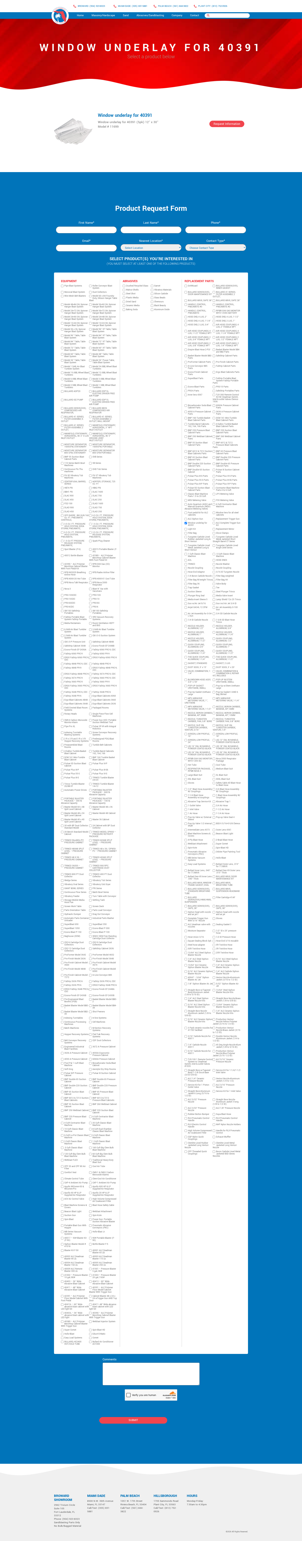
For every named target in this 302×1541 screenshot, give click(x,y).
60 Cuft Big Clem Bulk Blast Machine (102, 1155)
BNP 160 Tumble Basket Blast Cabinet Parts (199, 419)
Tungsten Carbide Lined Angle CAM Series (227, 546)
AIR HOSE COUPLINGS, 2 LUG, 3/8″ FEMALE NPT (199, 344)
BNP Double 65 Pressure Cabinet (103, 1080)
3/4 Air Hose (222, 806)
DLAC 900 (69, 496)
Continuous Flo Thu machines (73, 470)
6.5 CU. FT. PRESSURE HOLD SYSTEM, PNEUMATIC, (73, 534)
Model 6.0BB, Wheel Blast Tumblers (76, 380)
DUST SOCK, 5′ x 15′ (197, 667)
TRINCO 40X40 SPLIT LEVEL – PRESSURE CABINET (100, 859)
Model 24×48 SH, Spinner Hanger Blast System (104, 318)
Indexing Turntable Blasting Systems (73, 733)
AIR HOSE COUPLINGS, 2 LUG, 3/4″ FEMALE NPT (199, 338)
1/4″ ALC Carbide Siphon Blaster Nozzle (227, 972)
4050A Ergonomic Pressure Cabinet (100, 1054)
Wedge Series (70, 880)
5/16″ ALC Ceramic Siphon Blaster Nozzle (200, 972)
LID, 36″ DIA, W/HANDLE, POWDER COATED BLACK (228, 753)
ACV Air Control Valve (74, 1199)
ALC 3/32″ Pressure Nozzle (197, 1109)
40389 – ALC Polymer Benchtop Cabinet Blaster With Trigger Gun (74, 1323)
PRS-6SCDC (69, 603)
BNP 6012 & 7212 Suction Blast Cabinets (76, 1099)
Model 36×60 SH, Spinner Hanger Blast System (104, 305)
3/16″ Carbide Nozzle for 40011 (199, 1037)
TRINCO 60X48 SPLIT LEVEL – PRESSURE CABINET (100, 842)
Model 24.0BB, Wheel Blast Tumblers (104, 367)
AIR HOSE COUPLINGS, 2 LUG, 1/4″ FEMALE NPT (227, 344)
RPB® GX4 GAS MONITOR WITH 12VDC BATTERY (228, 312)
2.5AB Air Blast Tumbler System (75, 636)
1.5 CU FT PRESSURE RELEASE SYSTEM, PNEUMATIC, (72, 543)
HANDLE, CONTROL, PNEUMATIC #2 (225, 305)
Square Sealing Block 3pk (199, 941)
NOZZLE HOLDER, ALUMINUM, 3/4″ (224, 627)
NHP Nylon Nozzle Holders (228, 1124)
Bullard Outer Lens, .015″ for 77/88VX (227, 865)
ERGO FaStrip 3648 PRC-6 (104, 985)
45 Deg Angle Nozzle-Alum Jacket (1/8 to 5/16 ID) (228, 1046)
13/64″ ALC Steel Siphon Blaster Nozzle (199, 954)
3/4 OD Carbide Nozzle (226, 614)
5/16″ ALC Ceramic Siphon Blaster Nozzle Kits (200, 1020)
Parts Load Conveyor (102, 910)
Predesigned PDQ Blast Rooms (103, 740)
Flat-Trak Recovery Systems (101, 1035)
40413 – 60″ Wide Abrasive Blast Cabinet (102, 1282)
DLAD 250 (97, 512)
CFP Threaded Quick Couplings (197, 1152)
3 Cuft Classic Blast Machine (73, 1142)
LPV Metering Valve (225, 494)
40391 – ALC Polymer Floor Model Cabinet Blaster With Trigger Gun (101, 1289)
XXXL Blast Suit (223, 779)
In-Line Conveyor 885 (102, 975)
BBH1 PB (68, 492)
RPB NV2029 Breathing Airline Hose (75, 573)
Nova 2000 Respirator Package (226, 760)
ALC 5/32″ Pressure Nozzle (197, 1100)
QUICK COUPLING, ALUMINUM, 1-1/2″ (224, 652)
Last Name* (151, 223)
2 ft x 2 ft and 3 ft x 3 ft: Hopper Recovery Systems (76, 740)
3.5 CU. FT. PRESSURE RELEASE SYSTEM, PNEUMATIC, (101, 534)
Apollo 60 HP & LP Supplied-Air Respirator (75, 1194)
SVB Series (97, 457)
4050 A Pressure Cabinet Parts (199, 413)
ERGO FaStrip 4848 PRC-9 (76, 674)
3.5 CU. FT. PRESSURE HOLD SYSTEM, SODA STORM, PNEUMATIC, (73, 526)
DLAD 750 (97, 508)
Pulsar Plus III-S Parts (198, 476)
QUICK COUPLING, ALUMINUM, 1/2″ (224, 639)
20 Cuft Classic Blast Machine (101, 1124)
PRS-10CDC (69, 599)
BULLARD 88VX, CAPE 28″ (228, 300)
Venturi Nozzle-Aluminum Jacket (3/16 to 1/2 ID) (228, 978)
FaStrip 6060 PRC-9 (73, 654)
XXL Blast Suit (194, 779)
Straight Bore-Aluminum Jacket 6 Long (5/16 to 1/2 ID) (197, 1093)
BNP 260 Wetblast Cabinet (104, 1104)
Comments (109, 1359)
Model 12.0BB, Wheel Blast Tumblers (104, 374)
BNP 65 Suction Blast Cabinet (74, 1093)
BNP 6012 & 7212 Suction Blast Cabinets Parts (200, 452)
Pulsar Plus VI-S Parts (226, 476)
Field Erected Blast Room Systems (76, 709)
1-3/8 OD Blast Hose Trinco (225, 621)
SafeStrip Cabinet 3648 (75, 646)
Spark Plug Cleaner (101, 541)
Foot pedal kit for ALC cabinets (198, 514)
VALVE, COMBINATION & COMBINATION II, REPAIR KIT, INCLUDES (226, 673)
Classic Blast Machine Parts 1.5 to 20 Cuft (198, 495)
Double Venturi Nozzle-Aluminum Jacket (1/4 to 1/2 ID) (226, 1038)
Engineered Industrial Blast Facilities (74, 1048)
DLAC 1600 (97, 492)
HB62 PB (96, 488)
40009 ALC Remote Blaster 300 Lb (73, 1270)
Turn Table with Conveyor (104, 896)
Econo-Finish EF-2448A (103, 989)
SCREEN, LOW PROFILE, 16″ (199, 735)
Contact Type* (215, 241)
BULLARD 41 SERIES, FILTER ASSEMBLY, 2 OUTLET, (72, 427)
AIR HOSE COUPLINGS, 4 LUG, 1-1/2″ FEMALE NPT (199, 332)
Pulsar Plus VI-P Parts (226, 484)
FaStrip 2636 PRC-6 (73, 981)
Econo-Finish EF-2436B (75, 995)
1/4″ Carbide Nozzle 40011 (197, 1046)
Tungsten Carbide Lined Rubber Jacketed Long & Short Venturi (197, 539)
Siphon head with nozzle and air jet (227, 913)
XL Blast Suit (222, 775)
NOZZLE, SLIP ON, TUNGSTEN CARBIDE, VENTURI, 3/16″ (196, 727)
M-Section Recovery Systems (101, 1029)
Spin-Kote (97, 1215)
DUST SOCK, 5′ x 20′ (225, 667)
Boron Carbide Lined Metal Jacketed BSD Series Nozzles (226, 1153)
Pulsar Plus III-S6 (100, 770)
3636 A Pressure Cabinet (75, 1053)
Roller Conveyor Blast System (102, 287)
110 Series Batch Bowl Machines (74, 464)
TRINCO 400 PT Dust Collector (102, 875)
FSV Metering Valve (225, 500)
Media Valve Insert (224, 596)
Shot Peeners (98, 1012)
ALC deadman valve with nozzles (199, 925)
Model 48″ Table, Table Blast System (103, 355)
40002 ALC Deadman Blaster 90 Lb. (74, 1257)
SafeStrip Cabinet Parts (226, 356)
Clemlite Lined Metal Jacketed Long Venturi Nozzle (225, 1145)
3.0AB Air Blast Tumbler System (103, 630)
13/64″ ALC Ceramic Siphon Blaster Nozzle (198, 966)
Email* (86, 241)
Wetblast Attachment (102, 1211)
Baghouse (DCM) (72, 936)
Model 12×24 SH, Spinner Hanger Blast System (104, 324)
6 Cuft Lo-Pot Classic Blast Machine (76, 1136)
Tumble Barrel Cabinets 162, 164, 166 (103, 752)
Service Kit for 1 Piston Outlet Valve (198, 1086)
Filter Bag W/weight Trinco (200, 580)
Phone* (215, 223)
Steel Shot (130, 294)
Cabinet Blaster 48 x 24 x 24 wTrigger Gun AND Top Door (103, 1298)
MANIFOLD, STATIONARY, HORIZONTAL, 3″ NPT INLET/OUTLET (102, 427)
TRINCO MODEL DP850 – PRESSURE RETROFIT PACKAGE (102, 834)
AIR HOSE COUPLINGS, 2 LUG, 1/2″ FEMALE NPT (227, 338)
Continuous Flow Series (75, 892)
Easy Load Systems (73, 1338)
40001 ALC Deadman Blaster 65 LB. (102, 1251)
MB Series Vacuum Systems (72, 1233)
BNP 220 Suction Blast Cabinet (102, 1111)
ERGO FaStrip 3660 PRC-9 (104, 686)
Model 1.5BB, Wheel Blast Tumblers (104, 386)
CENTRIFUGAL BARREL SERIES (75, 483)
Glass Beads (159, 298)
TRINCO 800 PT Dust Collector (74, 875)
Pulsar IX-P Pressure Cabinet (73, 1074)
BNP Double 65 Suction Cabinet (75, 1080)
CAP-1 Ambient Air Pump (104, 1183)
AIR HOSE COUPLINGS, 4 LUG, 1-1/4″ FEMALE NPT (228, 332)
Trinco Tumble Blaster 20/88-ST (74, 785)
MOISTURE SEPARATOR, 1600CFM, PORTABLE (103, 445)
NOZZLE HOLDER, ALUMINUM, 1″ (196, 633)
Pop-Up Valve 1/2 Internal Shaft (200, 824)
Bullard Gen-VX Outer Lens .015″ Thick (228, 871)
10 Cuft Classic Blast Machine (73, 1130)
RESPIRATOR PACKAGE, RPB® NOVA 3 (199, 770)
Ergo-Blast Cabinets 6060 (104, 696)
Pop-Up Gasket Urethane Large (199, 693)
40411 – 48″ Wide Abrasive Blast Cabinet (74, 1288)
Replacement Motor (225, 529)
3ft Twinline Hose (224, 949)
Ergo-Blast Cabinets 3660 (104, 700)
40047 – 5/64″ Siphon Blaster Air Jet (198, 978)
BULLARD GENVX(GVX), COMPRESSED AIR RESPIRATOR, (73, 410)
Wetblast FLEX (71, 1160)
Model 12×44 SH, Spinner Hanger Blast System (76, 324)
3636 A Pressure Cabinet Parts (227, 413)
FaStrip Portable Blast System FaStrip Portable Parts (225, 380)
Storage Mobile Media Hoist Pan (74, 901)
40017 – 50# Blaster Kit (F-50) (75, 1239)
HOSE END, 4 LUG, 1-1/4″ (199, 321)
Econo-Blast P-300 (101, 928)
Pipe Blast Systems (73, 286)
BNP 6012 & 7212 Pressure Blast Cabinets (103, 1099)
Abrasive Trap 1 (223, 801)
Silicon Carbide (161, 294)
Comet (95, 1338)
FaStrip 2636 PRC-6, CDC (104, 981)
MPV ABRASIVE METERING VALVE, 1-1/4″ (227, 699)
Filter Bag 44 (222, 580)
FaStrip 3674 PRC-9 (73, 678)
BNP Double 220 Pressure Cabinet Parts (228, 458)
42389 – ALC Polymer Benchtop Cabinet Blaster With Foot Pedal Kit (102, 557)
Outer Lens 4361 (223, 830)
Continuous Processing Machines (75, 1023)
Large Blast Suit (195, 775)
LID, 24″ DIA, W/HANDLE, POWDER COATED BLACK (199, 753)
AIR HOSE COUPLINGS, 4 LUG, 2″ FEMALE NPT (227, 326)
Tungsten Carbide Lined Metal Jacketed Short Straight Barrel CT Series (225, 539)
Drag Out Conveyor (101, 914)
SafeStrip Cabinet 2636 (103, 948)
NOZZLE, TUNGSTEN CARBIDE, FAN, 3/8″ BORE (200, 720)
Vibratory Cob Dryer (101, 884)
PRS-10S (96, 595)
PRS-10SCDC (70, 595)
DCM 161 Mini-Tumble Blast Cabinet (74, 758)
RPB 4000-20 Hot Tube (75, 579)
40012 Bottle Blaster (73, 555)
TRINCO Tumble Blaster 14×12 (103, 785)
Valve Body (221, 584)
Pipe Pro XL (69, 726)
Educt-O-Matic (98, 1334)
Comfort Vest (70, 1172)
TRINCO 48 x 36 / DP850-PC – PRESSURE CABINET (104, 850)
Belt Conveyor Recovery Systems (75, 1041)
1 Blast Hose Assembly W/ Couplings (228, 796)
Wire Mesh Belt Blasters (75, 296)
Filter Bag (192, 533)
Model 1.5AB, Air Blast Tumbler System (74, 367)
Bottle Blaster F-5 (100, 1244)
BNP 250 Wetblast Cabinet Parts (200, 437)
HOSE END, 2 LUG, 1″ (225, 321)
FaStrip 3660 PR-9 (101, 682)
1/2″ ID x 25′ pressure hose (226, 932)
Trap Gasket (193, 588)
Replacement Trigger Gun (228, 519)
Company (177, 15)
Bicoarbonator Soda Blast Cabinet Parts (199, 406)
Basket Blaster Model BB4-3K (104, 1006)
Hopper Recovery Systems (76, 1034)
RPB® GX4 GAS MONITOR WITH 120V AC (200, 760)
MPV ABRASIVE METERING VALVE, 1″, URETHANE (196, 700)
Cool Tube (220, 765)
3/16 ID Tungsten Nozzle (227, 572)
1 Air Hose (192, 813)
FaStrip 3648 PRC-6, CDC (75, 692)
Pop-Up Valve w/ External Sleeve (199, 818)
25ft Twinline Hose (224, 953)
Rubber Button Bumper (198, 1114)
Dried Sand (131, 302)
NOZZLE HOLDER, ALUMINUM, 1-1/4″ (224, 633)
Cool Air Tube (98, 1166)
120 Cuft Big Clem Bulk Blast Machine (74, 1155)
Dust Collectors (99, 292)
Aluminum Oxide (162, 309)
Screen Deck (98, 906)
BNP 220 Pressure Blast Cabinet (75, 1118)
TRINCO (191, 564)
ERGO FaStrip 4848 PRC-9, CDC (104, 669)
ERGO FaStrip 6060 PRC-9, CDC (76, 658)
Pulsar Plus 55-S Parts (198, 480)
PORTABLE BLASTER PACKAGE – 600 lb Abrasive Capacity (100, 792)
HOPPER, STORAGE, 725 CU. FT (103, 483)
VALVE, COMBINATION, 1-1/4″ (199, 672)
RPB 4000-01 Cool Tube (103, 579)
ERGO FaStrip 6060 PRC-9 (104, 657)
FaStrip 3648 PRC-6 (101, 692)
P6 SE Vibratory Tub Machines (73, 476)
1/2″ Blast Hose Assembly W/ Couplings (200, 790)
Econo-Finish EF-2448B (103, 646)
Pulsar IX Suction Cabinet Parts (227, 471)
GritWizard (192, 286)
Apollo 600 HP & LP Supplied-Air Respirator (103, 1187)
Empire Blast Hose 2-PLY (199, 350)
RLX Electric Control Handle (197, 1125)
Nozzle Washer (223, 564)
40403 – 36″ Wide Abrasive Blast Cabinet (74, 1282)
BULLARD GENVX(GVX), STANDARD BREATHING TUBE (197, 891)
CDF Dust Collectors (101, 1040)
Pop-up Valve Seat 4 (225, 817)
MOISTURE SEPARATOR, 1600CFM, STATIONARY (75, 445)
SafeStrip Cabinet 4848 (103, 642)
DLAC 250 (97, 500)
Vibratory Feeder (72, 896)
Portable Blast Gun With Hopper (75, 1226)
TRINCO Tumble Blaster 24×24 (103, 779)
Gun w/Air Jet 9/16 (197, 603)
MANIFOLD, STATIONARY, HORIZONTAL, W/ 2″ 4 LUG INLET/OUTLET (75, 436)
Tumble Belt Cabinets (102, 745)
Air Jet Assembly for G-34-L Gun (200, 615)
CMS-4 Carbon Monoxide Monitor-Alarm (75, 721)
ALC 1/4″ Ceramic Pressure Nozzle (196, 1080)
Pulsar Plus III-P (71, 770)
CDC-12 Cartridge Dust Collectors (74, 949)
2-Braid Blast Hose (224, 840)
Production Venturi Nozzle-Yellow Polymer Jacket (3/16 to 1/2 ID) (225, 1021)
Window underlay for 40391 (125, 115)
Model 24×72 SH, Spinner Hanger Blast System (76, 312)
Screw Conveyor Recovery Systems (104, 733)
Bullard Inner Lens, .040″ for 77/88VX (199, 871)
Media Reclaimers (72, 623)
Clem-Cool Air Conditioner (104, 1179)
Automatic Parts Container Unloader (76, 919)
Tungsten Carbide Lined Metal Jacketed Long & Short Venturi (197, 547)
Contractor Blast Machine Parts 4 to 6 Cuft (227, 489)
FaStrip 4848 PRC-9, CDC (75, 664)
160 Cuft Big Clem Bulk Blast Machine (103, 1149)
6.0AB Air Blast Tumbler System (75, 630)
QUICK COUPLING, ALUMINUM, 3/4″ (196, 646)
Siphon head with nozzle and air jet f (199, 913)
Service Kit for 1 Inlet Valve (228, 1091)
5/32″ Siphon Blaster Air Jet (227, 985)
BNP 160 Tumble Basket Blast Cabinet (103, 758)
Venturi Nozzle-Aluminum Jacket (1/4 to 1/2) (228, 1080)
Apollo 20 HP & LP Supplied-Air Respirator (103, 1194)
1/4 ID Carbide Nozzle (198, 620)
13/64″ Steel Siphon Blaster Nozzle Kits (225, 991)
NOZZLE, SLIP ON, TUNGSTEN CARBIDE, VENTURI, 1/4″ (224, 727)
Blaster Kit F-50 (71, 1250)
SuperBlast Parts (195, 378)
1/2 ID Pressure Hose (226, 937)
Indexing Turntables (73, 1018)
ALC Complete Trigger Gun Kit (228, 524)
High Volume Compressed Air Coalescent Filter (104, 1200)
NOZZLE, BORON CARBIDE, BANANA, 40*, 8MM (200, 714)
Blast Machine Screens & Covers (75, 1206)
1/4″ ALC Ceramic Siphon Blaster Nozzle (227, 966)
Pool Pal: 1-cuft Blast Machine (74, 1064)
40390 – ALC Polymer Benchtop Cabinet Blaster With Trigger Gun (102, 1315)
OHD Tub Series (99, 469)
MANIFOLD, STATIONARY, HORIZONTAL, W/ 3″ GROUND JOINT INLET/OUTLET (102, 437)
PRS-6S (95, 603)
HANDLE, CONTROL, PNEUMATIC (197, 312)
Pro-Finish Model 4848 (75, 969)
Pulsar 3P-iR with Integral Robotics (104, 727)
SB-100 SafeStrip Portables (100, 612)
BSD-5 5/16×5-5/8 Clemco (228, 823)
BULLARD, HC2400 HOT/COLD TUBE (72, 1343)
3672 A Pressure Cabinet (104, 1047)
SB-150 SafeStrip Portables (72, 612)
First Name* (86, 223)
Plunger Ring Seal (196, 596)
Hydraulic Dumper (72, 914)
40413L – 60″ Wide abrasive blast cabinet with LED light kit (75, 1306)
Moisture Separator (197, 931)
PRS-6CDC (69, 607)
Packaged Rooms (100, 708)
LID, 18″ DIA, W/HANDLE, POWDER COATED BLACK (228, 747)
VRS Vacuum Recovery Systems (102, 618)
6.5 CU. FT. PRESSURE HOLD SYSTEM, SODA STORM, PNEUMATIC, (101, 517)
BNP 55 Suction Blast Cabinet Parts (74, 458)
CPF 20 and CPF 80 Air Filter (75, 1167)
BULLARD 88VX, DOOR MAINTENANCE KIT (226, 877)
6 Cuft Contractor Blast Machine (102, 1118)
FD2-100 (68, 504)
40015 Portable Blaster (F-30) (104, 550)
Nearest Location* (151, 241)
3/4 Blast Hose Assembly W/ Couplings (227, 790)
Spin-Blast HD (98, 1330)
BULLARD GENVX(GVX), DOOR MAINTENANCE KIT (200, 293)
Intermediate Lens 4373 (199, 830)
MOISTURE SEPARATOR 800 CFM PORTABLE (103, 452)
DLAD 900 (69, 508)
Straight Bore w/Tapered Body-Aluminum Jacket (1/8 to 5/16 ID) (197, 992)
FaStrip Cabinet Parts (226, 366)
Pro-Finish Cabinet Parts (227, 362)
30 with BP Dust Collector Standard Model (76, 827)
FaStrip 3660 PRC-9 (73, 682)
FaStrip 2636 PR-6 (72, 985)
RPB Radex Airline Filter (103, 572)
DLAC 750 (97, 496)
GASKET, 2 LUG (223, 663)
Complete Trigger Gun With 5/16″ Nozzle (198, 919)
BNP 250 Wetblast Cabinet (76, 1110)
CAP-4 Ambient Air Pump (76, 1183)
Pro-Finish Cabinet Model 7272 (76, 976)
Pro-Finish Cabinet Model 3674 (104, 964)
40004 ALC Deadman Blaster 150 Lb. (74, 1264)
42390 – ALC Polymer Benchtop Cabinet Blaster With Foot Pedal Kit (74, 566)
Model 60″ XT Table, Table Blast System (104, 349)
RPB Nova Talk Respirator (76, 582)
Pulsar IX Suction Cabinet (104, 1073)
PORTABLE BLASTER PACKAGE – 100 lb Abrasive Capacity (100, 801)
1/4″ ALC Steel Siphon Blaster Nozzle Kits (198, 999)
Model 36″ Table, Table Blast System (74, 361)
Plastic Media (132, 298)
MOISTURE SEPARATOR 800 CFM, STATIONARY (75, 452)
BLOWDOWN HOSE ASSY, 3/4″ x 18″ (199, 681)
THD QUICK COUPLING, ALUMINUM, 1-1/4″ (198, 658)
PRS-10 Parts (222, 387)
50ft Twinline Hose (196, 949)
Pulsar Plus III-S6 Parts (226, 480)
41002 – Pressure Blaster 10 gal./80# (76, 1276)
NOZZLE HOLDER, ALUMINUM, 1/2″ (196, 627)
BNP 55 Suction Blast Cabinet (74, 1105)
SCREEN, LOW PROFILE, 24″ (199, 741)
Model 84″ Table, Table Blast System (74, 343)
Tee (217, 588)
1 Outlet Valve (194, 806)
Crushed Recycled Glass (137, 286)
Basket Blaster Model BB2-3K (76, 1013)
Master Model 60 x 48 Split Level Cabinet (74, 808)
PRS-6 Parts (193, 391)
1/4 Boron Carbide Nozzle (200, 576)
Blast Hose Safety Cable (103, 1205)
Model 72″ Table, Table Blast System (74, 349)
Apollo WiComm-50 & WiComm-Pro (74, 1187)
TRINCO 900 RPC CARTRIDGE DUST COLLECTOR (99, 868)
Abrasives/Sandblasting (150, 15)
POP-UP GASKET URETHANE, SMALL (197, 687)
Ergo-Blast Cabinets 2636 (104, 704)
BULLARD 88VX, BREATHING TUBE (224, 884)
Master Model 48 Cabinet (104, 813)
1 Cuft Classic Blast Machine (101, 1142)
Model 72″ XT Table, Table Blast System (104, 343)
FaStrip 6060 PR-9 (101, 654)
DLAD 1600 (97, 504)
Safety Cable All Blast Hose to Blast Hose (228, 784)
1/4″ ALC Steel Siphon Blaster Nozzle (198, 960)
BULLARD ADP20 (72, 391)
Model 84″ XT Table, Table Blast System (104, 336)
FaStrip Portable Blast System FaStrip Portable (75, 618)
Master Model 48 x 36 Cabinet (102, 808)
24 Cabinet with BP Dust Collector (103, 827)
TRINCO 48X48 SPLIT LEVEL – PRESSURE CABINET (72, 851)
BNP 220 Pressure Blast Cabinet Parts (199, 431)
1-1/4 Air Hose (222, 813)
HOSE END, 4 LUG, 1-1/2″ (227, 317)
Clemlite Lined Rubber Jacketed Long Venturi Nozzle (196, 1145)
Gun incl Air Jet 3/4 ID (226, 603)
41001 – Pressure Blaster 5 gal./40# (104, 1270)
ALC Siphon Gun (195, 519)
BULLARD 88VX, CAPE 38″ (200, 300)
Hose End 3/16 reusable (227, 941)
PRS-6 (95, 607)
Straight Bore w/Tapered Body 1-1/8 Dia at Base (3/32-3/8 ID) (197, 1072)
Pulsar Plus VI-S (99, 774)
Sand (126, 15)
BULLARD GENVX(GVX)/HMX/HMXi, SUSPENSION (198, 899)
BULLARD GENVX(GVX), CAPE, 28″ (199, 907)
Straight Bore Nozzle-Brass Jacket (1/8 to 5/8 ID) (228, 999)
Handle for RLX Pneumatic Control (228, 1132)
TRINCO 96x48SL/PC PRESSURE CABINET (74, 841)
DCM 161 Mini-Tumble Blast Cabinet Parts (226, 419)
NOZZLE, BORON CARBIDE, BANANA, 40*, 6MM (228, 708)
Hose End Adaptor (196, 572)
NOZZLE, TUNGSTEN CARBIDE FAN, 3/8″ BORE (228, 720)
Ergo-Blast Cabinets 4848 (76, 700)
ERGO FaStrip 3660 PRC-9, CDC (76, 687)
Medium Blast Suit (224, 769)
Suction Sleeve (195, 592)
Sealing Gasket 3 (223, 924)
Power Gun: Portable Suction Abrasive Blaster (103, 1220)
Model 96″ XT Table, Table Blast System (104, 330)
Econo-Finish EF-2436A (75, 650)
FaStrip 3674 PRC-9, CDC (104, 674)
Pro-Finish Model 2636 (75, 959)
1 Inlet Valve (193, 809)
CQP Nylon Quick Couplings (196, 1138)
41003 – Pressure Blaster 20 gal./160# (104, 1276)
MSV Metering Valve (197, 500)
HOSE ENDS (221, 560)
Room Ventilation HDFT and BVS (103, 624)
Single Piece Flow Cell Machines (102, 715)
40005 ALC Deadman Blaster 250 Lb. (102, 1264)
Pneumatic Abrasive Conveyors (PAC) (101, 1226)
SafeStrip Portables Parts (227, 391)
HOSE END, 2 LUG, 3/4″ (198, 325)
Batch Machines (71, 1028)
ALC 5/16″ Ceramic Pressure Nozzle (224, 1060)
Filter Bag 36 (194, 584)
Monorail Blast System (74, 292)
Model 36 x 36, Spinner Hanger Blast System (75, 330)
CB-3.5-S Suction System (103, 635)
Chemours (159, 302)
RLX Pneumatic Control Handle (198, 1119)
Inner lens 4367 (195, 395)
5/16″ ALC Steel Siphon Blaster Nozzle (227, 960)
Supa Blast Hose (223, 1114)
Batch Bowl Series (100, 892)
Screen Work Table (72, 906)
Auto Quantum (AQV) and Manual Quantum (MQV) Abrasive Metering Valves (198, 506)
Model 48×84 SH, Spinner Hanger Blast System (76, 305)
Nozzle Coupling (195, 568)
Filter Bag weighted (225, 576)
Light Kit (192, 529)
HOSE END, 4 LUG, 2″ (197, 317)
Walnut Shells (132, 290)
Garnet (157, 286)
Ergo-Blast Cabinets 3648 (76, 704)
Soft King (68, 1069)
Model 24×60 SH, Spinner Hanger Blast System (76, 318)
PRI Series (97, 888)
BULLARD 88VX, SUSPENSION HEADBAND (228, 890)
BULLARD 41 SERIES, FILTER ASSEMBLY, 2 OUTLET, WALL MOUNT (100, 419)
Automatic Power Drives (75, 790)
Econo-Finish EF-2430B (103, 995)
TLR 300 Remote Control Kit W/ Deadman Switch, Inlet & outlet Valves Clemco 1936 (226, 398)
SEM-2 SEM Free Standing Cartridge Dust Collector (104, 937)
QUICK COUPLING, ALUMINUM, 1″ (224, 646)
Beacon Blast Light (72, 1211)
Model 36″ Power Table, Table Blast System (103, 361)
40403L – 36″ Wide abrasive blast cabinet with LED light (75, 1315)
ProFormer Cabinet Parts (199, 362)
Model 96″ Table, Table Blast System (74, 336)
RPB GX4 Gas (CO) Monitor (101, 565)
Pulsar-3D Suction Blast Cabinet (75, 764)
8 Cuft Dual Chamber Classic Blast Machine (102, 1130)
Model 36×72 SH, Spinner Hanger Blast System (104, 312)
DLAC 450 (69, 500)
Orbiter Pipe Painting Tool (228, 852)
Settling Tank (98, 900)
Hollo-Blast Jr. (98, 1232)
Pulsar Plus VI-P (99, 763)
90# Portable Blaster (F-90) (103, 1239)
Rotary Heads (70, 714)
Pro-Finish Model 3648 (103, 959)
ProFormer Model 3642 (75, 955)
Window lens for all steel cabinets (227, 514)
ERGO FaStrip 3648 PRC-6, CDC (76, 990)
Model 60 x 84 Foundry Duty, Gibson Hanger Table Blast (103, 298)
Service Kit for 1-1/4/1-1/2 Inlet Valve (228, 1071)
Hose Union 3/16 (196, 937)
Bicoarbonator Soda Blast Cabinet (104, 1064)
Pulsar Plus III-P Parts (198, 484)
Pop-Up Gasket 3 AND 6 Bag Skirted (227, 693)
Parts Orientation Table (75, 910)
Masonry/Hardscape (103, 15)
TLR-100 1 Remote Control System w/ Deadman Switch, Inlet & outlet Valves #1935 (199, 1062)
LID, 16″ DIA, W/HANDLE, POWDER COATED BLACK (199, 747)
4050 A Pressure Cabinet (75, 1059)
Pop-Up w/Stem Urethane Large (228, 687)
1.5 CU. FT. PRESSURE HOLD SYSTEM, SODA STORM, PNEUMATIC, (101, 526)
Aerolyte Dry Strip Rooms (104, 1069)
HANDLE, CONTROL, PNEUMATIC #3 (197, 305)
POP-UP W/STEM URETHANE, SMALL (225, 681)
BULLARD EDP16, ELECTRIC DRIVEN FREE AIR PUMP (102, 393)
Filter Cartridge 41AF (225, 897)
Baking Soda (132, 309)
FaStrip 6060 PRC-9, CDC (104, 650)
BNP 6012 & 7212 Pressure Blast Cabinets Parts (225, 445)
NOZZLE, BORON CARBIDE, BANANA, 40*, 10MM (228, 714)
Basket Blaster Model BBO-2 (104, 1000)
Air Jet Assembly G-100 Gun (227, 608)
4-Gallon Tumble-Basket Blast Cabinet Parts (227, 425)
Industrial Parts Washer (103, 918)
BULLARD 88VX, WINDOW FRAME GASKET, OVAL (199, 884)
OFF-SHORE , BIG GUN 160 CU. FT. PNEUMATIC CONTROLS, (75, 517)
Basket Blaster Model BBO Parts (199, 357)
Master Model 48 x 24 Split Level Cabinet (74, 814)
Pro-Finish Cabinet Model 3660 (76, 964)
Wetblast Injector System (103, 1321)
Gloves (191, 783)
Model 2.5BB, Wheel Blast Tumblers (76, 386)
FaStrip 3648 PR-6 (72, 696)
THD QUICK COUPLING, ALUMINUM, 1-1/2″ (226, 658)
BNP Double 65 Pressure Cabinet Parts (227, 465)
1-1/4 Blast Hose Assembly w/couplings (198, 796)
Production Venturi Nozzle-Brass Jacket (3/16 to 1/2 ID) (226, 1030)
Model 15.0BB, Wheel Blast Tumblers (76, 374)
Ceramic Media (132, 305)
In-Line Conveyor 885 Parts (197, 367)
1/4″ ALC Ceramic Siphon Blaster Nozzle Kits (227, 1012)
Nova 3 (67, 589)
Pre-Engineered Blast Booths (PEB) (74, 1000)
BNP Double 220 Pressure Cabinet (104, 1087)
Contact (194, 15)
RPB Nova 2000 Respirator (99, 583)
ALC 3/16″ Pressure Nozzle (225, 1086)
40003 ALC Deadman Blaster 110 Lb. (102, 1257)
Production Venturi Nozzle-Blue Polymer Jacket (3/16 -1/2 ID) (224, 1053)
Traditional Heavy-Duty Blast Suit (102, 1161)
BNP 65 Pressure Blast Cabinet (102, 1093)
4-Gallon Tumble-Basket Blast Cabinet (75, 752)
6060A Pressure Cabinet (103, 1059)
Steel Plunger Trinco (225, 592)
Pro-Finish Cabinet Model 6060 (104, 970)
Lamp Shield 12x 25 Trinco (228, 599)
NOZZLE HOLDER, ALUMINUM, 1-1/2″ (196, 639)
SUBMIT (133, 1420)
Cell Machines (98, 1022)
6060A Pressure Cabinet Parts (227, 406)
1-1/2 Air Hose (222, 809)
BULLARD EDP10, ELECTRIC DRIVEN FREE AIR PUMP (102, 402)
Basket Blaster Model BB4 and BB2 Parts (227, 351)
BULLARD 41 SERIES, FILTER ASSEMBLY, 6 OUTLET (72, 419)
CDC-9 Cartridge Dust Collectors (102, 943)
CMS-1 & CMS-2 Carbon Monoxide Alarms (103, 1173)
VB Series (96, 463)
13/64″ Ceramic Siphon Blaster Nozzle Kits (227, 1006)
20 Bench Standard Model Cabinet (76, 833)
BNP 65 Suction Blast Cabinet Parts (198, 458)
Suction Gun (70, 1215)
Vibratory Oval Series (73, 884)
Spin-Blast (69, 1219)
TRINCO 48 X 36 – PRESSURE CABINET (74, 858)
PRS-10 (95, 599)
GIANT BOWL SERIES (74, 888)
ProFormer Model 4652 (103, 955)
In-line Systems (99, 1018)
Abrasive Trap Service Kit (199, 801)
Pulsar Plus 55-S (72, 774)
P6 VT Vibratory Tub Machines (101, 476)
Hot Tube (192, 765)
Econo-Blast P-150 (72, 932)
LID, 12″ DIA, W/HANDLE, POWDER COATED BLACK (228, 741)
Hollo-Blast (69, 1334)
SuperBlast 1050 (72, 928)
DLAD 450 (69, 512)
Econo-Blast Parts (196, 387)
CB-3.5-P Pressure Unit (74, 642)
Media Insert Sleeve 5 (197, 599)
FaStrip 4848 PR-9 (72, 668)
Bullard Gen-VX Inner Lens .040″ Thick (200, 877)
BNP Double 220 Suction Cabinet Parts (199, 465)
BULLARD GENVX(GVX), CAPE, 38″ (227, 907)
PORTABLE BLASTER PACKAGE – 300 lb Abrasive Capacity (72, 801)
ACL (190, 560)
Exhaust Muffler (223, 1137)
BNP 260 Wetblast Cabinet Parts (228, 437)
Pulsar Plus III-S (71, 778)
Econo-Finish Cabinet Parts (198, 373)
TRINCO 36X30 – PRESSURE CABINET (74, 867)
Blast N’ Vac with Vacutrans (100, 590)
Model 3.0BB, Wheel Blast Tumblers (104, 380)
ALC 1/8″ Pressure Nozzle (228, 1108)
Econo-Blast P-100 (101, 932)
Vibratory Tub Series (101, 880)
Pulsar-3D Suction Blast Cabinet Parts (199, 489)
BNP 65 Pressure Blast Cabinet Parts (226, 452)
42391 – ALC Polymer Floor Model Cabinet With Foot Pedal (74, 1298)
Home (80, 15)
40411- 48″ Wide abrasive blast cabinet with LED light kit (102, 1306)
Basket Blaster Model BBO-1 (76, 1006)
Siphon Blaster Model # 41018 (75, 1245)
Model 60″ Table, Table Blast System (74, 355)
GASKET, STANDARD (197, 663)
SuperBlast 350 (99, 924)
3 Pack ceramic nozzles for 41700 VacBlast (200, 1029)
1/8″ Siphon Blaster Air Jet (200, 984)
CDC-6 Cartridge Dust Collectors (74, 943)
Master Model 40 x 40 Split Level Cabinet (74, 820)
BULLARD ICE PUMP (73, 400)
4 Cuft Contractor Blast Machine (74, 1124)
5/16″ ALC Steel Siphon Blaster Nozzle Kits (199, 1006)
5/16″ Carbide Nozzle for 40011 (199, 1052)
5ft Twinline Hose (224, 945)
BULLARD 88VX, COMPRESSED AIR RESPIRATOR (99, 410)
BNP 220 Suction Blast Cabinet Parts (226, 431)
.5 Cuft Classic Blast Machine (73, 1149)
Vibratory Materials (162, 290)
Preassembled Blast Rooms (73, 746)
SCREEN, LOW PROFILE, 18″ (227, 735)
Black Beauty (160, 305)
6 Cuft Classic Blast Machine (101, 1136)
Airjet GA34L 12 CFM (197, 607)
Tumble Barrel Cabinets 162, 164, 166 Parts (198, 425)
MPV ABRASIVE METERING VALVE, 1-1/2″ (199, 708)
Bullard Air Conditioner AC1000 (102, 1343)
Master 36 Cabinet (100, 819)
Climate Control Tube (74, 1179)
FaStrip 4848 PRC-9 (101, 664)
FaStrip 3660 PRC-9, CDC (104, 678)
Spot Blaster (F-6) (72, 549)
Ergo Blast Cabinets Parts (227, 372)
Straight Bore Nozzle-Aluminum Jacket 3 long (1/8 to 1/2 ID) (226, 1101)
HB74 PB (68, 488)
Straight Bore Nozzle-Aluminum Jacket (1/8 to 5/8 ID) (198, 1013)
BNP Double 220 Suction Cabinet (75, 1087)
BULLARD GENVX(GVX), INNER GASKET (227, 287)
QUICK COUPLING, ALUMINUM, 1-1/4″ (196, 652)
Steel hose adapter (196, 945)
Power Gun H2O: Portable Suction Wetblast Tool (104, 721)
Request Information (227, 124)
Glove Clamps (222, 533)
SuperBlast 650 (71, 924)
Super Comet (70, 1330)
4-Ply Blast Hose (195, 840)
